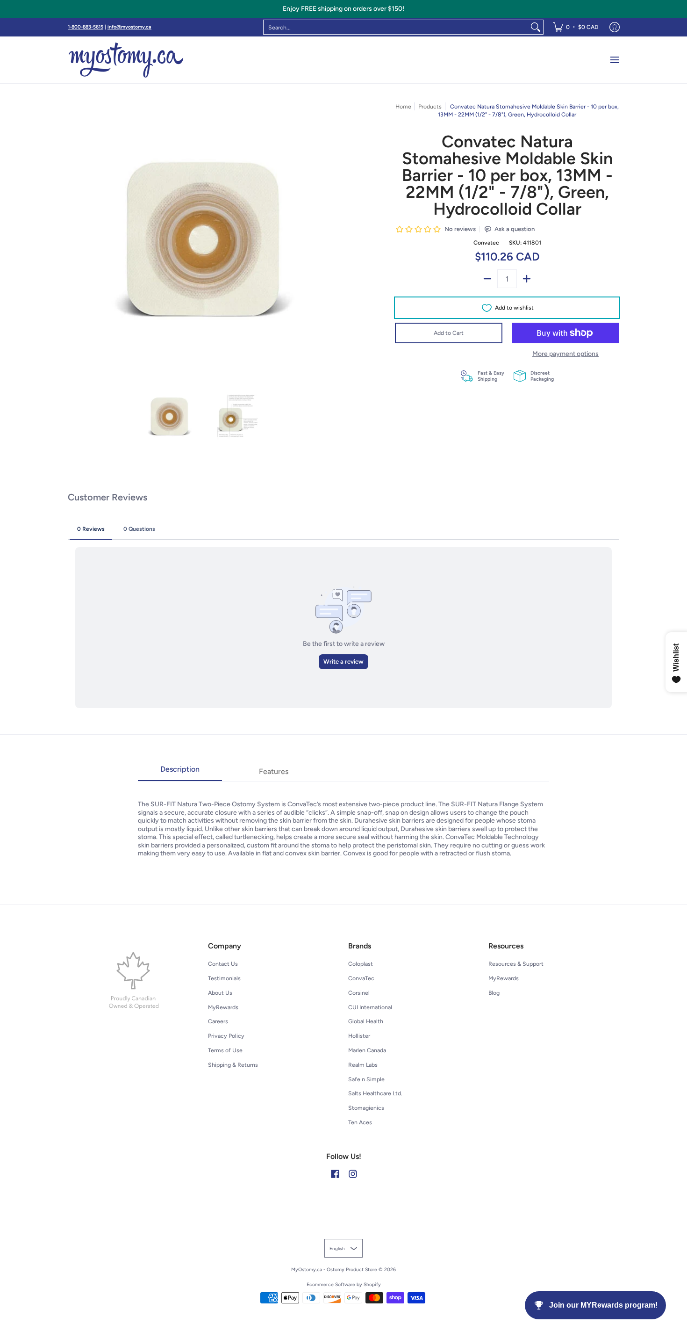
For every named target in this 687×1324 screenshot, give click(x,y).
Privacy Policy (226, 1035)
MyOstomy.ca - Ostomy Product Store (334, 1269)
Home (403, 106)
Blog (494, 992)
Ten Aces (360, 1122)
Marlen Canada (367, 1050)
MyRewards (223, 1007)
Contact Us (223, 963)
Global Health (365, 1021)
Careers (218, 1021)
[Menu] (614, 59)
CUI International (370, 1007)
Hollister (359, 1035)
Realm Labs (363, 1064)
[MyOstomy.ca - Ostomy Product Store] (126, 59)
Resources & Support (516, 963)
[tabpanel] (343, 819)
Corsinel (359, 992)
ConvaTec (361, 978)
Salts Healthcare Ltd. (375, 1093)
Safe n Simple (366, 1079)
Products (430, 106)
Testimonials (224, 978)
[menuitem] (575, 27)
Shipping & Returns (233, 1064)
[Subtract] (487, 278)
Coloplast (360, 963)
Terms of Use (225, 1050)
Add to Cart (449, 332)
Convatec (486, 242)
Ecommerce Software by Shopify (344, 1284)
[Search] (535, 27)
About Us (220, 992)
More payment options (565, 354)
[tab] (180, 772)
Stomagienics (366, 1107)
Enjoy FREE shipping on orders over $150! (343, 9)
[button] (335, 1173)
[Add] (527, 278)
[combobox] (396, 27)
